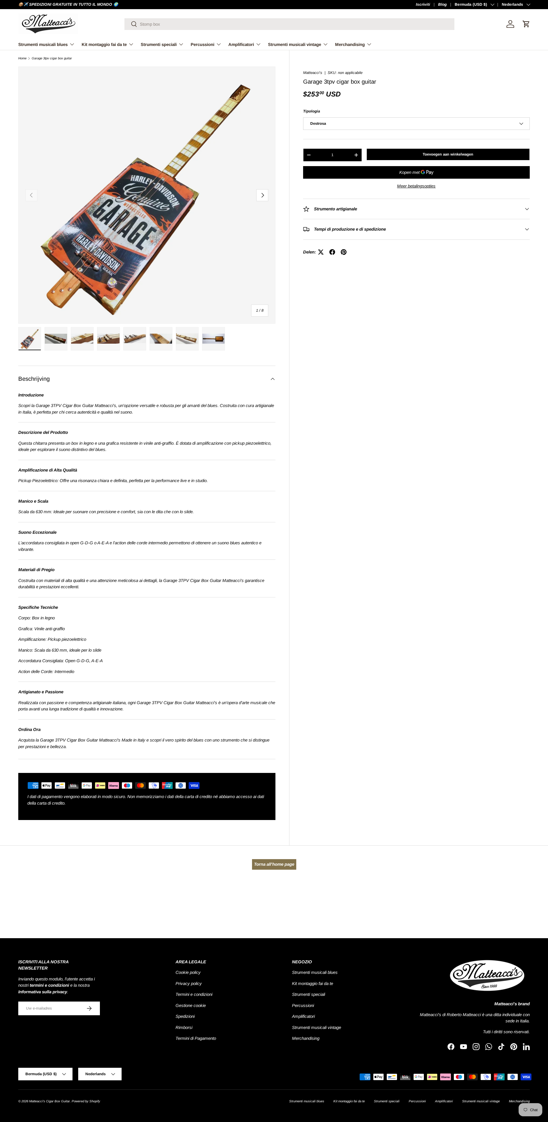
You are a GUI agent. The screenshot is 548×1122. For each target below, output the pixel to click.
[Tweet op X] (321, 252)
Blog (442, 4)
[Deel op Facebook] (332, 252)
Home (22, 58)
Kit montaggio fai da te (104, 44)
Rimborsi (184, 1027)
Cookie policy (188, 972)
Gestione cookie (191, 1005)
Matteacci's (312, 72)
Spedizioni (185, 1016)
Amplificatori (241, 44)
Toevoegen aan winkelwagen (448, 154)
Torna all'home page (274, 864)
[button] (526, 24)
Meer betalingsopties (416, 186)
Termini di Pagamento (196, 1038)
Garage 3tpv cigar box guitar (52, 58)
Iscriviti (423, 4)
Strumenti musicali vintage (294, 44)
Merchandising (350, 44)
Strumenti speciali (159, 44)
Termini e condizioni (194, 994)
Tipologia (311, 111)
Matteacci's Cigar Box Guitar (49, 1101)
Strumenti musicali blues (43, 44)
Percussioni (202, 44)
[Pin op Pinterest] (343, 252)
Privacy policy (189, 983)
